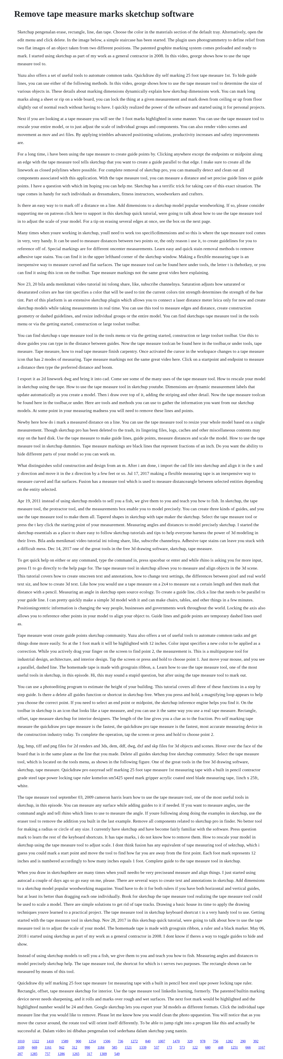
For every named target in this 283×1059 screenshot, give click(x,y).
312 (74, 1047)
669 (34, 1047)
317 (89, 1054)
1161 (48, 1047)
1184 (101, 1047)
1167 (261, 1047)
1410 (50, 1041)
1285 (33, 1054)
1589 (64, 1041)
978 (202, 1041)
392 (255, 1041)
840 (148, 1041)
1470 (176, 1041)
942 (61, 1047)
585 (114, 1047)
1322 (35, 1041)
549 (117, 1054)
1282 (229, 1041)
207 (20, 1054)
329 (190, 1041)
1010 (21, 1041)
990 (87, 1047)
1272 (134, 1041)
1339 (142, 1047)
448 (220, 1047)
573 (182, 1047)
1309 (103, 1054)
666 (248, 1047)
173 (169, 1047)
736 (120, 1041)
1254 (92, 1041)
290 (243, 1041)
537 (156, 1047)
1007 (161, 1041)
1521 (128, 1047)
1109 (20, 1047)
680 (207, 1047)
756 (215, 1041)
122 (195, 1047)
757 (47, 1054)
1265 (75, 1054)
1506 (106, 1041)
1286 (61, 1054)
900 (78, 1041)
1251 (234, 1047)
